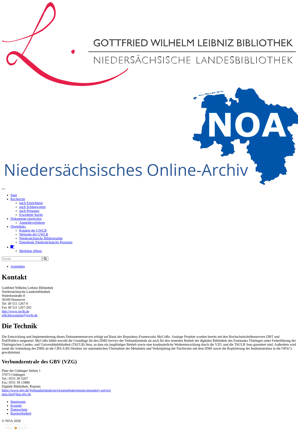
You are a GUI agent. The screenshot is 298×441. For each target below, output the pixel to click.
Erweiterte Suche (31, 215)
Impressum (18, 401)
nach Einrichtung (31, 203)
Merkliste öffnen (30, 251)
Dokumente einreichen (26, 218)
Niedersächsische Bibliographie (41, 238)
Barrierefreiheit (20, 413)
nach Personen (29, 211)
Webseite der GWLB (33, 234)
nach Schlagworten (32, 207)
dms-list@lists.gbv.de (16, 394)
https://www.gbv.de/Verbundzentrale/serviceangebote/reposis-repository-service (56, 390)
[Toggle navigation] (3, 189)
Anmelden (17, 266)
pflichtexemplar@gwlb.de (20, 315)
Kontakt (16, 405)
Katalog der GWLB (33, 230)
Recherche (17, 199)
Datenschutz (18, 409)
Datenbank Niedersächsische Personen (45, 242)
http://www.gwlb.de (15, 311)
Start (13, 195)
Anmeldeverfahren (32, 222)
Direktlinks (18, 226)
